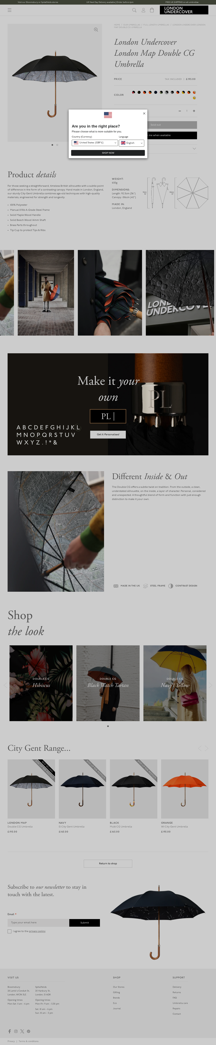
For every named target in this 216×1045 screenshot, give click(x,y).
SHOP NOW (108, 153)
